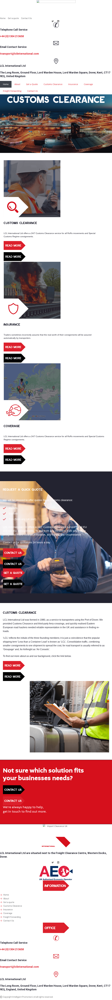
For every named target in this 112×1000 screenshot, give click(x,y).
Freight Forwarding (12, 91)
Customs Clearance (53, 84)
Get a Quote (32, 84)
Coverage (88, 84)
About (17, 84)
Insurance (73, 84)
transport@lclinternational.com (19, 53)
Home (6, 84)
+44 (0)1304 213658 (12, 36)
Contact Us (32, 91)
